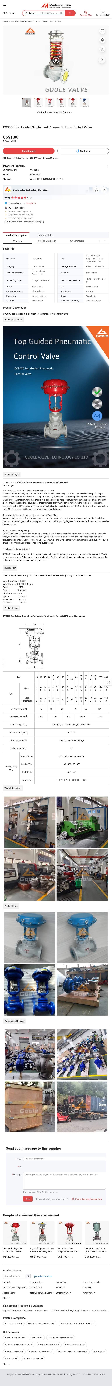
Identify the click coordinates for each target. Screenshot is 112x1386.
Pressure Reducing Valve (14, 1287)
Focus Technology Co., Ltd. (37, 1374)
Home (5, 21)
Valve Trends (11, 1358)
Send (28, 1199)
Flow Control (36, 1337)
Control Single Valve (14, 1351)
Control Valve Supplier (75, 1344)
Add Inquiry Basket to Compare (56, 112)
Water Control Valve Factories (18, 1344)
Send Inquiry (28, 151)
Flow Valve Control (13, 1323)
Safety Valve (61, 1282)
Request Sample (50, 158)
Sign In (7, 221)
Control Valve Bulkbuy (33, 1358)
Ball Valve (7, 1282)
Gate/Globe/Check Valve (40, 1292)
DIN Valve (87, 1287)
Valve (45, 21)
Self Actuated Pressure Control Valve (77, 1323)
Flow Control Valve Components (72, 1351)
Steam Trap (34, 1287)
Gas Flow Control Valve (48, 1344)
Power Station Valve (92, 1282)
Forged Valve (9, 1292)
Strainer (59, 1287)
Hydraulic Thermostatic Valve (41, 1323)
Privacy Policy (99, 1374)
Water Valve (88, 1292)
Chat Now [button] (85, 151)
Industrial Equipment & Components (25, 21)
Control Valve (55, 21)
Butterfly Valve (62, 1292)
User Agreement (72, 1374)
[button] (99, 241)
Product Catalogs (44, 1276)
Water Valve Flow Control (40, 1351)
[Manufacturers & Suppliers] (56, 5)
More (5, 1364)
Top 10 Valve (99, 1351)
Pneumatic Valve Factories (61, 1337)
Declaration (86, 1374)
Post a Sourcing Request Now (87, 1199)
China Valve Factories (15, 1337)
